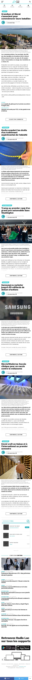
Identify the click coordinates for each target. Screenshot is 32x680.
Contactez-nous (22, 666)
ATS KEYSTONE (11, 22)
